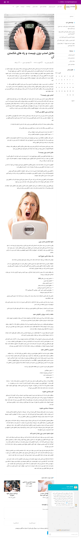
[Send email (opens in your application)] (7, 2)
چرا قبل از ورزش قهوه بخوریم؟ (12, 494)
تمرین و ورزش (71, 55)
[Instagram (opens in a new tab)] (5, 2)
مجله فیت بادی (26, 63)
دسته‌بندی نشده (71, 58)
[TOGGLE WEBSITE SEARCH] (13, 6)
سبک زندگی (72, 61)
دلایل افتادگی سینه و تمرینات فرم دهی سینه (46, 494)
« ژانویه (73, 101)
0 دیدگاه (18, 63)
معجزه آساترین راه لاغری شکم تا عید (29, 483)
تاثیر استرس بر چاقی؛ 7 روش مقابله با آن (66, 40)
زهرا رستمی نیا (48, 63)
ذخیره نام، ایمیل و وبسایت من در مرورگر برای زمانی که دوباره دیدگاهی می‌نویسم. (33, 528)
